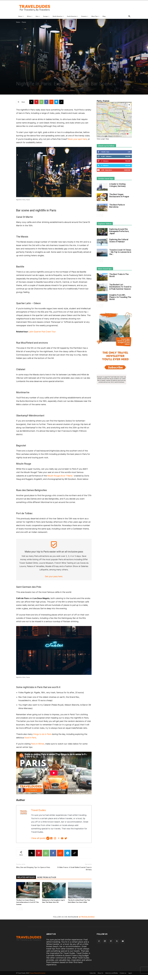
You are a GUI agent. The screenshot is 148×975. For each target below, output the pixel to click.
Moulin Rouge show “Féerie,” (60, 476)
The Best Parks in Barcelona (117, 206)
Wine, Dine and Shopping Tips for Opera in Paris (33, 867)
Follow (127, 156)
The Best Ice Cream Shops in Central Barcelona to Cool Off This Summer (27, 902)
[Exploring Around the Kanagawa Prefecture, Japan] (102, 232)
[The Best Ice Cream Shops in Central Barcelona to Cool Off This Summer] (28, 890)
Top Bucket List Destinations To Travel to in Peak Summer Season (120, 286)
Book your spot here (77, 139)
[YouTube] (62, 838)
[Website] (48, 838)
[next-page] (21, 908)
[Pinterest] (36, 102)
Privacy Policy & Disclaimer (37, 973)
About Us (100, 973)
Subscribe (127, 170)
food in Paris (30, 737)
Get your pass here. (54, 576)
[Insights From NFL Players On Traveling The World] (102, 298)
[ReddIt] (51, 102)
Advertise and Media (111, 973)
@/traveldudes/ (87, 917)
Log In (130, 973)
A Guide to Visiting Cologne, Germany (117, 185)
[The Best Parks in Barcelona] (102, 207)
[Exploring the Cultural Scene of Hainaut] (102, 242)
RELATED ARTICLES (26, 877)
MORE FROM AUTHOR (46, 877)
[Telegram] (56, 102)
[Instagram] (55, 838)
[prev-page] (17, 908)
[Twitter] (65, 838)
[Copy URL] (61, 102)
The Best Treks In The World (119, 275)
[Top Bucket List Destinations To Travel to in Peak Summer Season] (102, 287)
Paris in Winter (37, 744)
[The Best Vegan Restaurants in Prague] (102, 197)
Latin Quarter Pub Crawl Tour (42, 331)
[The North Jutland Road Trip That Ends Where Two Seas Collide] (80, 890)
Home (18, 22)
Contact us (123, 973)
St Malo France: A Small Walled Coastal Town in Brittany (74, 868)
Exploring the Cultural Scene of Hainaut (118, 240)
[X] (31, 102)
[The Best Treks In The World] (102, 277)
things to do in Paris (42, 734)
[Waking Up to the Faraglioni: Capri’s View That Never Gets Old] (54, 890)
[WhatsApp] (41, 102)
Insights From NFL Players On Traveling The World (120, 297)
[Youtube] (123, 941)
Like (129, 152)
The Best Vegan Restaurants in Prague (119, 195)
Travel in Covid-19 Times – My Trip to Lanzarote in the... (120, 252)
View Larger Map (103, 139)
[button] (129, 16)
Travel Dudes (38, 810)
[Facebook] (46, 102)
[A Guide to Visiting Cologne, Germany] (102, 186)
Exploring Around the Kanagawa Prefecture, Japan (119, 231)
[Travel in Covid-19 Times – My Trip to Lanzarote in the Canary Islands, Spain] (102, 252)
